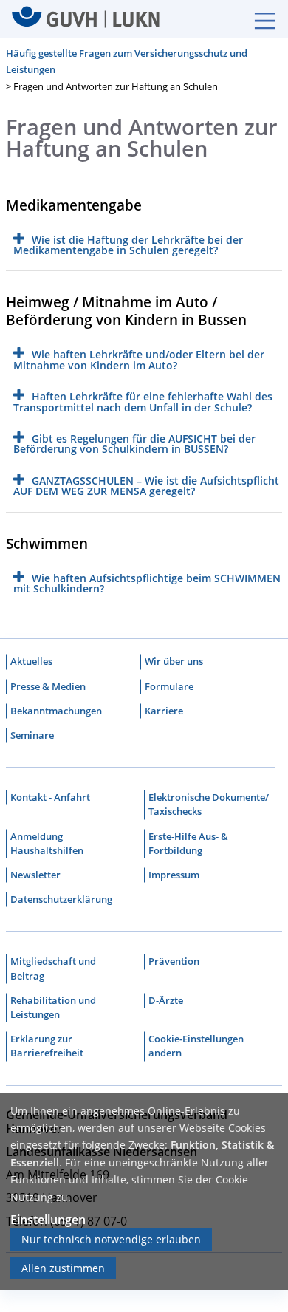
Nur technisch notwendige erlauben (111, 1239)
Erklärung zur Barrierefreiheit (46, 1045)
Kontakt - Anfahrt (50, 797)
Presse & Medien (48, 686)
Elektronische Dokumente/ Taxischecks (208, 804)
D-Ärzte (165, 1000)
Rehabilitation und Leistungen (53, 1007)
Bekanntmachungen (56, 710)
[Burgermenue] (257, 19)
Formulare (169, 686)
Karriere (164, 710)
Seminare (32, 735)
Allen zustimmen (63, 1268)
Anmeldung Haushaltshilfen (46, 843)
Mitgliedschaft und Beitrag (53, 968)
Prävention (173, 961)
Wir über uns (174, 661)
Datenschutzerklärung (61, 899)
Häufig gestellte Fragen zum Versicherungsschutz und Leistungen (126, 61)
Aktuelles (31, 661)
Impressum (173, 874)
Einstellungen (48, 1220)
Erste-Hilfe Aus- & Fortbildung (188, 843)
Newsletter (35, 874)
